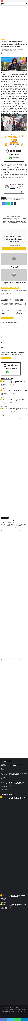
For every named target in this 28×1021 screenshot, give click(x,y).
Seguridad (18, 199)
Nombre (3, 337)
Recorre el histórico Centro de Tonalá (19, 300)
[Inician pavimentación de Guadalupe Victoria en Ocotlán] (4, 394)
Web (2, 347)
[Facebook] (11, 1016)
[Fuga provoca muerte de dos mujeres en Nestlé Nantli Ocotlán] (4, 845)
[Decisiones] (5, 4)
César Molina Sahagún (10, 197)
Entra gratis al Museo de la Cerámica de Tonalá (20, 312)
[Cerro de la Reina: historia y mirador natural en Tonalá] (7, 306)
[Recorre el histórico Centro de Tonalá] (21, 293)
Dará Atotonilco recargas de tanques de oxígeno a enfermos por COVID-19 (16, 525)
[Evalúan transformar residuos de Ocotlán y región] (4, 385)
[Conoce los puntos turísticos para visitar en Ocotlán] (4, 952)
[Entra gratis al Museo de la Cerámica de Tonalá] (21, 306)
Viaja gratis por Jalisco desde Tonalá (6, 300)
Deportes (22, 197)
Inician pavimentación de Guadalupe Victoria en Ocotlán (18, 391)
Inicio (3, 36)
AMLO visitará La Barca (12, 520)
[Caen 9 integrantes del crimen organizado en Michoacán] (4, 403)
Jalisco (8, 36)
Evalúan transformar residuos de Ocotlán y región (17, 382)
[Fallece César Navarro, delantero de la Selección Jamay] (4, 899)
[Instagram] (16, 1016)
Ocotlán (14, 199)
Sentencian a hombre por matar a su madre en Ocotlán (18, 409)
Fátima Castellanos (4, 199)
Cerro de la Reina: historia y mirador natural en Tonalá (7, 313)
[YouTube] (15, 1016)
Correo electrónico (5, 342)
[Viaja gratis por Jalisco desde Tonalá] (7, 293)
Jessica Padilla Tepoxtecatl (8, 53)
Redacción (9, 522)
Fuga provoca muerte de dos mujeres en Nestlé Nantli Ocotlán (18, 798)
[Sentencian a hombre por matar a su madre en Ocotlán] (4, 412)
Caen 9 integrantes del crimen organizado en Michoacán (16, 400)
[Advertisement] (14, 21)
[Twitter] (13, 1016)
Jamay (5, 39)
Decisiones (17, 197)
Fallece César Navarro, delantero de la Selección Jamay (17, 896)
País (6, 36)
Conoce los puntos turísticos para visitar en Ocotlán (17, 905)
